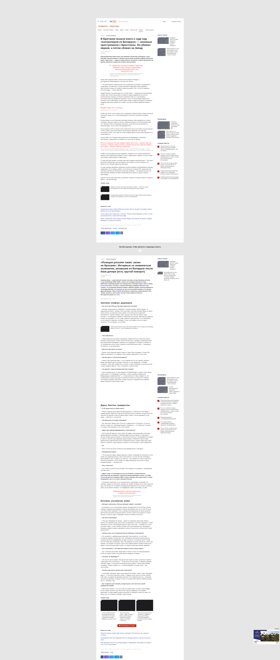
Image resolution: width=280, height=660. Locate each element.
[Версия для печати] (121, 232)
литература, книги (123, 228)
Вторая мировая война (106, 228)
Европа (122, 30)
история (115, 228)
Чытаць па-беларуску (111, 35)
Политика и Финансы (108, 30)
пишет (148, 56)
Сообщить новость (176, 21)
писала (113, 125)
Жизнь (116, 30)
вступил (143, 95)
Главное (100, 30)
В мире (127, 30)
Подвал (141, 30)
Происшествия (133, 30)
